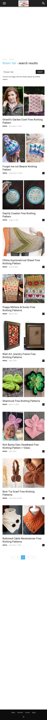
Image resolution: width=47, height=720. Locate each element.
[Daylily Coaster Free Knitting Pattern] (23, 194)
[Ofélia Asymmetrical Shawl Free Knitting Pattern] (23, 241)
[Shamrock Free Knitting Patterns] (23, 382)
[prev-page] (13, 557)
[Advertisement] (23, 31)
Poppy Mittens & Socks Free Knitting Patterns (19, 309)
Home (5, 59)
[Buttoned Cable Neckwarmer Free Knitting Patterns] (23, 520)
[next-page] (33, 557)
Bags (34, 712)
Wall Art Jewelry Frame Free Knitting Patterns (19, 356)
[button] (4, 3)
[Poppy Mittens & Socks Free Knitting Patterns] (23, 288)
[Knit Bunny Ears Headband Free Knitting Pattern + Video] (23, 426)
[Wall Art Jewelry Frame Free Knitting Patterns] (23, 335)
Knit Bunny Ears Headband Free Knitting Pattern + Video (21, 446)
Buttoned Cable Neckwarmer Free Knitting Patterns (22, 540)
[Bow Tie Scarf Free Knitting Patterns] (23, 473)
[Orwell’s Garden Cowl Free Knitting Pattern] (23, 101)
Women (20, 712)
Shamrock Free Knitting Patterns (21, 400)
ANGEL (5, 126)
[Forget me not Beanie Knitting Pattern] (23, 148)
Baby (13, 712)
